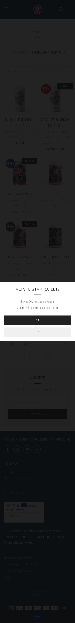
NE (38, 332)
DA (37, 320)
